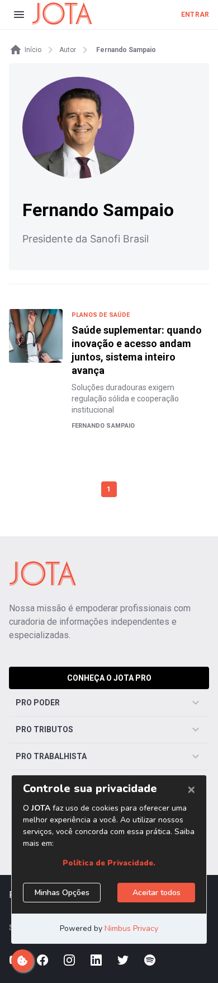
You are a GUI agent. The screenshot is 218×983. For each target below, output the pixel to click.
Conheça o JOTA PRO (109, 677)
